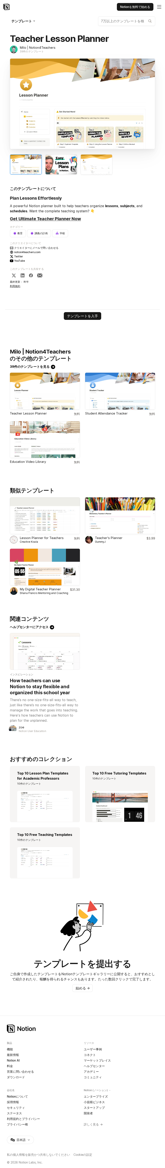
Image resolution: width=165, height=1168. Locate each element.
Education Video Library (28, 462)
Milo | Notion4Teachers (37, 48)
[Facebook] (31, 275)
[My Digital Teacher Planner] (45, 567)
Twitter (18, 256)
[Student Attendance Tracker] (120, 391)
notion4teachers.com (27, 252)
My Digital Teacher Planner (40, 589)
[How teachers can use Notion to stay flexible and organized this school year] (45, 651)
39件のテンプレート (32, 51)
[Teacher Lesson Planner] (45, 391)
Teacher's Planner (108, 538)
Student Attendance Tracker (106, 413)
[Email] (40, 275)
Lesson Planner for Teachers (42, 538)
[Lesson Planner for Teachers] (45, 515)
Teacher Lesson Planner (28, 413)
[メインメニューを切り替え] (159, 7)
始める (83, 988)
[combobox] (126, 21)
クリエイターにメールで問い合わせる (36, 247)
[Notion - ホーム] (7, 7)
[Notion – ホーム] (82, 1028)
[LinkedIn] (22, 275)
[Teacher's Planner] (120, 515)
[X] (14, 275)
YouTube (19, 260)
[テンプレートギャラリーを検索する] (150, 21)
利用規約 (15, 286)
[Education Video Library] (45, 439)
